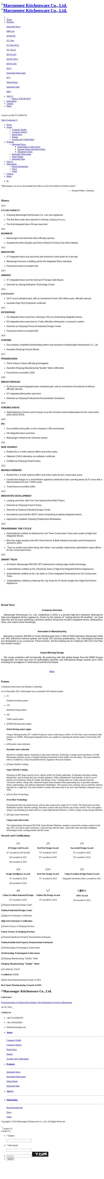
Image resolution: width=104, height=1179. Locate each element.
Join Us (9, 96)
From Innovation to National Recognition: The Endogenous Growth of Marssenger (36, 1002)
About (9, 19)
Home (9, 125)
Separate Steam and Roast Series (31, 149)
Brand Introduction (20, 166)
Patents (15, 137)
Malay (9, 106)
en (7, 181)
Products (10, 22)
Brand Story (17, 134)
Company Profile (19, 129)
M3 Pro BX (11, 64)
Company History (19, 132)
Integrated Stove (13, 26)
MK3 (8, 91)
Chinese (9, 103)
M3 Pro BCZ (12, 59)
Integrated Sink (13, 87)
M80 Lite (10, 31)
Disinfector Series (24, 152)
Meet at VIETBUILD (21, 98)
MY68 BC (11, 36)
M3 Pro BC (11, 54)
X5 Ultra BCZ (12, 45)
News (14, 169)
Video (14, 171)
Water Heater (12, 82)
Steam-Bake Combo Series (28, 147)
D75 (8, 77)
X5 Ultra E (11, 50)
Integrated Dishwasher (16, 73)
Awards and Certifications (23, 139)
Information (11, 101)
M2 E (8, 68)
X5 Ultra (10, 40)
